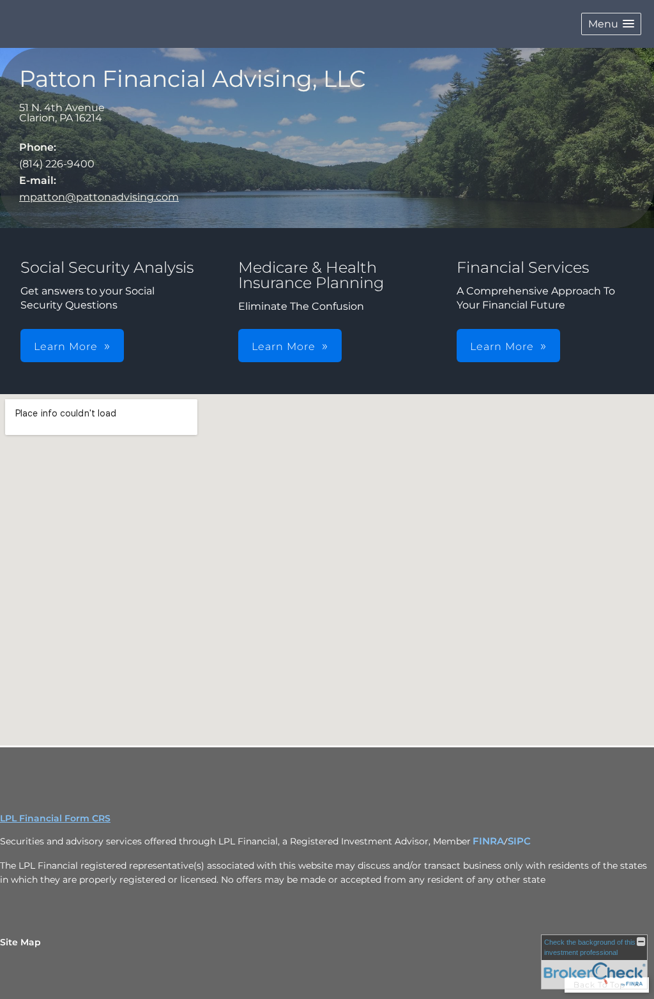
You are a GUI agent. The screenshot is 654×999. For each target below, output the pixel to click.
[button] (611, 24)
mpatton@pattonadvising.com (99, 197)
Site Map (20, 942)
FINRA (488, 841)
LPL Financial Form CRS (55, 818)
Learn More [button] (66, 346)
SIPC (519, 841)
